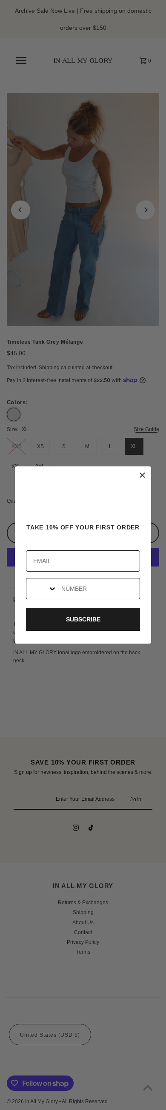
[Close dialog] (142, 475)
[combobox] (41, 588)
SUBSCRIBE (83, 619)
